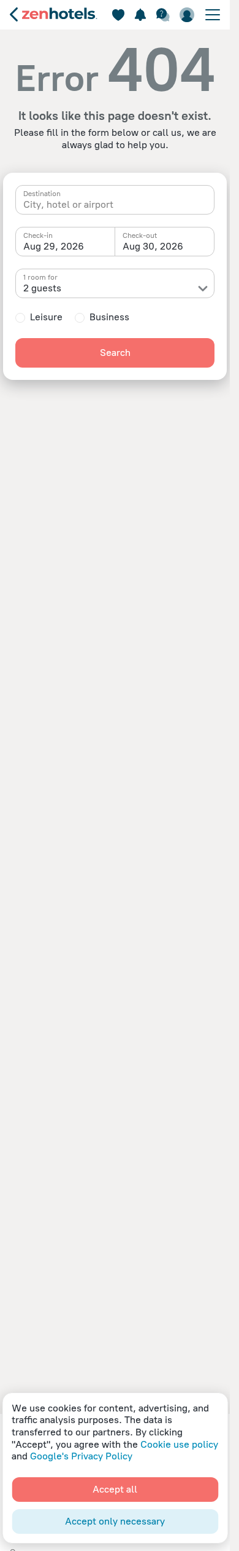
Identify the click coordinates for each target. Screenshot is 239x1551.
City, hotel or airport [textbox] (68, 204)
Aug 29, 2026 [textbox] (53, 246)
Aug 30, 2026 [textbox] (153, 246)
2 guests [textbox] (42, 288)
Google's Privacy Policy (81, 1456)
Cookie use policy (179, 1444)
